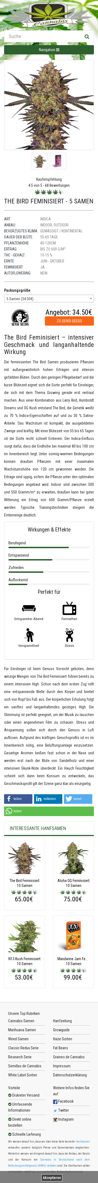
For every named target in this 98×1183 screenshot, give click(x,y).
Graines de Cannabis (69, 1057)
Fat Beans (60, 1048)
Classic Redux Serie (23, 1048)
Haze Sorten (62, 1039)
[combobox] (49, 298)
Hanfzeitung (62, 1021)
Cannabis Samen (21, 1021)
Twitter (63, 1110)
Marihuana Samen (22, 1030)
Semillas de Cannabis (24, 1066)
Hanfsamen (83, 1141)
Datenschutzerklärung (70, 1075)
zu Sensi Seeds (69, 321)
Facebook (65, 1101)
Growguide (61, 1030)
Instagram (65, 1119)
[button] (18, 799)
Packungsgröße (17, 290)
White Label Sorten (22, 1075)
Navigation (47, 50)
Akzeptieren (52, 1178)
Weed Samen (18, 1039)
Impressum (62, 1066)
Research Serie (20, 1057)
